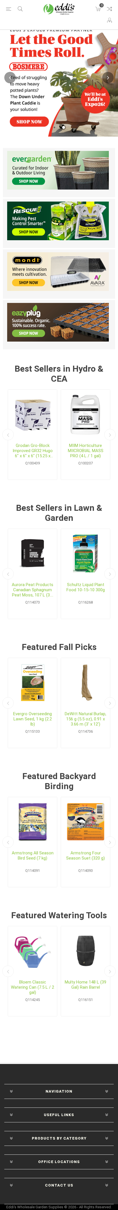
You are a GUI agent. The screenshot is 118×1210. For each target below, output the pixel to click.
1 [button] (54, 127)
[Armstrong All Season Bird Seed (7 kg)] (32, 821)
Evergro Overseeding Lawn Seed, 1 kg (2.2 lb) (32, 719)
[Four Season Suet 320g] (85, 821)
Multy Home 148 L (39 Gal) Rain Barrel (85, 985)
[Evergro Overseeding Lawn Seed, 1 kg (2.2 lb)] (32, 682)
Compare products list (109, 9)
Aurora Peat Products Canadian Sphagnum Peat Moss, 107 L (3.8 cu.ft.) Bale (32, 590)
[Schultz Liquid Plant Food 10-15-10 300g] (85, 553)
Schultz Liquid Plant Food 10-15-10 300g (85, 587)
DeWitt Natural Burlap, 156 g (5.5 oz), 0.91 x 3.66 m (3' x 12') (85, 719)
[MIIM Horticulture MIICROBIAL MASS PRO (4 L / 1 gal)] (85, 414)
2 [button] (63, 127)
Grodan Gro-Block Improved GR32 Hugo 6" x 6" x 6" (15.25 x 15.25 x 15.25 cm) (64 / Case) (32, 450)
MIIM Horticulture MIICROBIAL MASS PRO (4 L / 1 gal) (85, 450)
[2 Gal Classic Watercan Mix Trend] (32, 950)
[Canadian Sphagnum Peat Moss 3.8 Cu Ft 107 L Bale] (32, 553)
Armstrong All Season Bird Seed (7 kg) (33, 855)
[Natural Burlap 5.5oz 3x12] (85, 682)
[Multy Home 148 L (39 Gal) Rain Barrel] (85, 950)
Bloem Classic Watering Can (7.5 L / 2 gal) (32, 987)
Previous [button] (10, 77)
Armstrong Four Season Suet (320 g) (85, 855)
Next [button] (108, 77)
